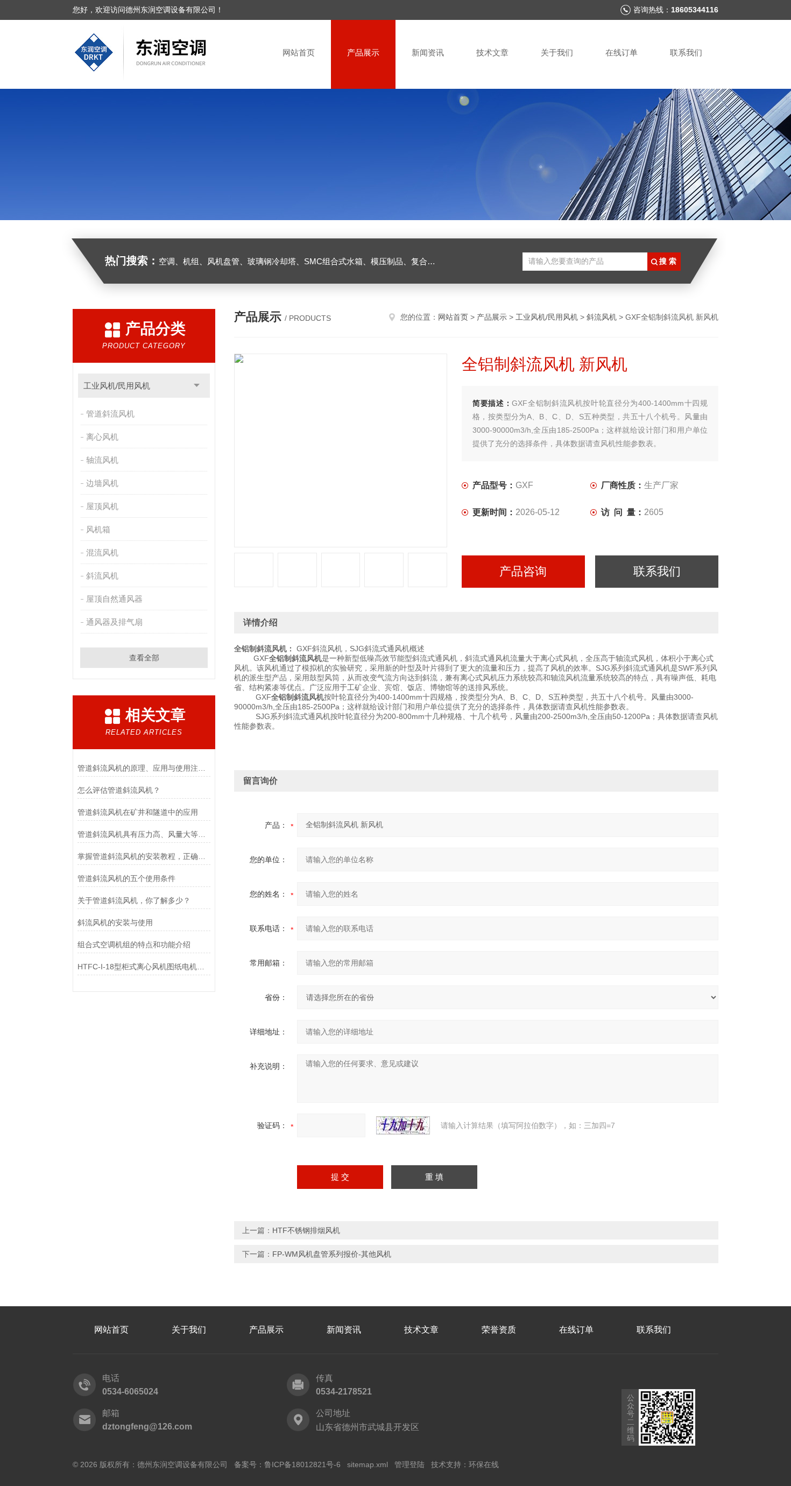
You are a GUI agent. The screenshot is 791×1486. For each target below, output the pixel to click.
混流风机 (102, 552)
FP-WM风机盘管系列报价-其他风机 (331, 1254)
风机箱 (98, 529)
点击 (196, 386)
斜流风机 (102, 575)
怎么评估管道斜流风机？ (118, 790)
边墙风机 (102, 483)
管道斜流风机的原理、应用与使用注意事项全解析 (143, 768)
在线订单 (621, 52)
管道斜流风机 (110, 413)
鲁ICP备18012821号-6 (302, 1464)
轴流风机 (102, 459)
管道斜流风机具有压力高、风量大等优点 (143, 834)
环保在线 (484, 1464)
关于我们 (557, 52)
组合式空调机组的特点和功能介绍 (133, 944)
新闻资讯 (428, 52)
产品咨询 (523, 571)
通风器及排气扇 (114, 621)
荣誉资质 (499, 1329)
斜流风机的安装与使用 (115, 922)
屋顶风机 (102, 506)
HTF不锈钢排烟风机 (306, 1230)
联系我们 (686, 52)
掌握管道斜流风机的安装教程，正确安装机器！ (143, 856)
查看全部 (144, 657)
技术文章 (492, 52)
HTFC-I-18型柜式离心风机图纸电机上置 (143, 966)
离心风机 (102, 436)
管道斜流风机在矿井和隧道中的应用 (137, 812)
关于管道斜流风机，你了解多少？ (133, 900)
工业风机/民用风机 (116, 385)
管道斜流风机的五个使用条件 (126, 878)
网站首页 (298, 52)
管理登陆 (409, 1464)
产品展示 (363, 52)
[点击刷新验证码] (403, 1125)
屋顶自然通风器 (114, 598)
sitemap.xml (367, 1464)
